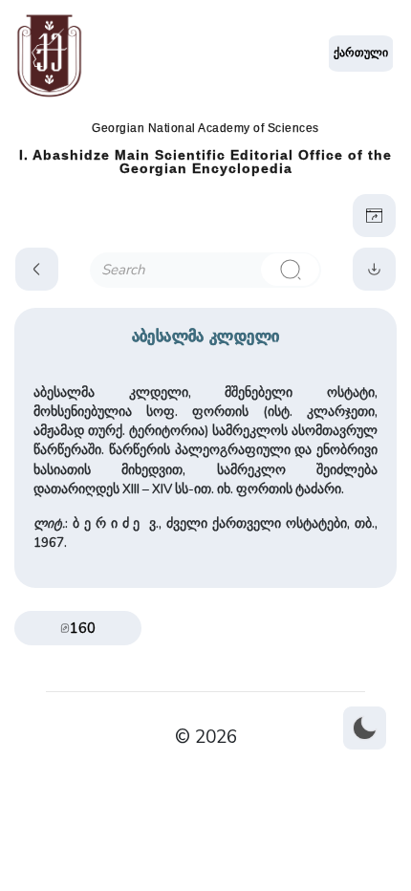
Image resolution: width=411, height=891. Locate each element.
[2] (289, 269)
